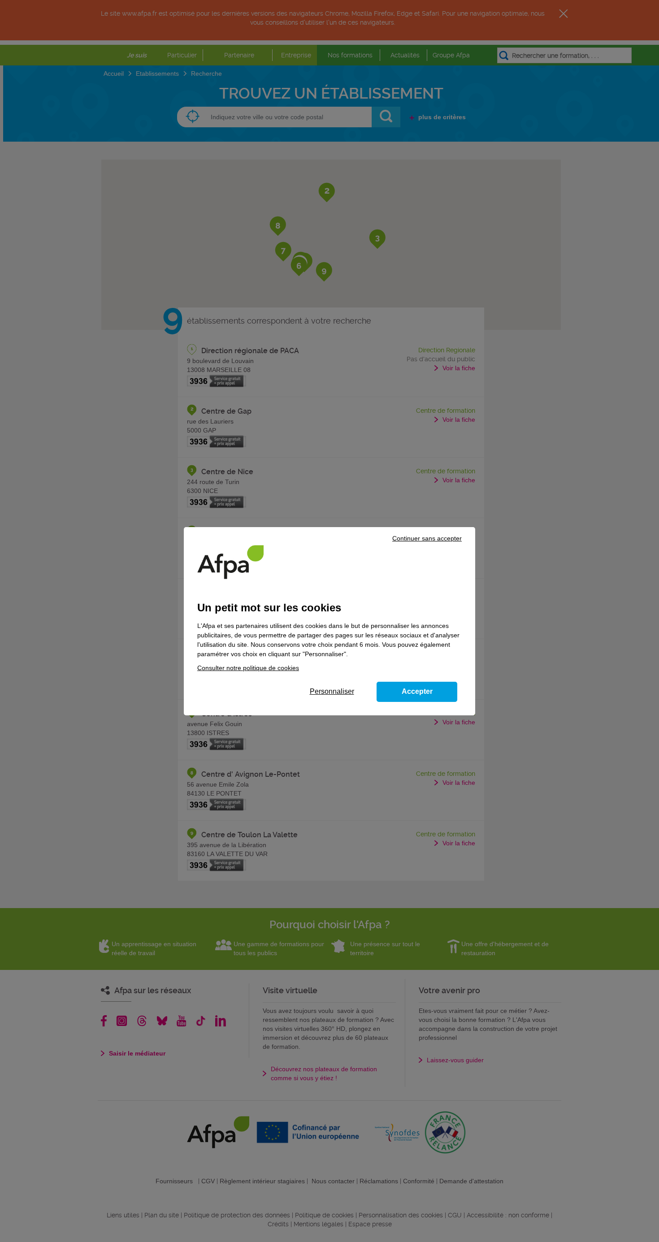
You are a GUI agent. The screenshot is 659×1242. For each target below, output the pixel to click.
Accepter (417, 691)
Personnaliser (332, 691)
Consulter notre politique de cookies (248, 667)
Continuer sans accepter (427, 538)
